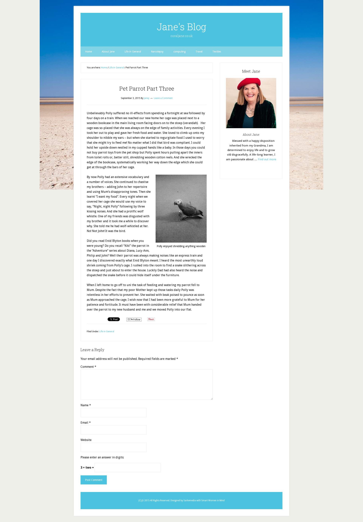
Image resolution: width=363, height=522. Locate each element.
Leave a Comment (163, 98)
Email (86, 422)
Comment (88, 367)
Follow (136, 319)
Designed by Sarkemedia (183, 500)
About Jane (251, 134)
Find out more (267, 159)
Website (86, 440)
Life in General (106, 331)
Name (86, 405)
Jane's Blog (181, 26)
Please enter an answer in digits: (102, 457)
